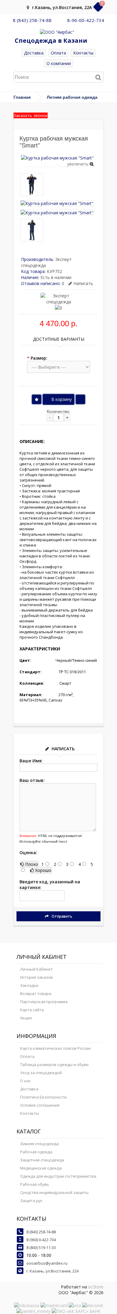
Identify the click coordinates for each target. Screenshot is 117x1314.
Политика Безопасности (43, 1097)
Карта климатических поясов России (55, 1048)
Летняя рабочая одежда (72, 97)
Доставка (34, 53)
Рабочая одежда (36, 1151)
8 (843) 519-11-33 (41, 1247)
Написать (83, 283)
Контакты (83, 53)
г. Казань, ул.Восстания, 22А (52, 1271)
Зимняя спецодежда (39, 1143)
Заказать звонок (31, 115)
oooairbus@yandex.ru (47, 1263)
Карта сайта (32, 1009)
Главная (22, 97)
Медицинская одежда (41, 1168)
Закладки (29, 985)
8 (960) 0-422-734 (41, 1239)
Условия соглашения (39, 1105)
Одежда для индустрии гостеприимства (58, 1176)
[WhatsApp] (59, 20)
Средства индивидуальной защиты (54, 1192)
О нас (25, 1080)
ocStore (96, 1287)
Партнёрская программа (44, 1001)
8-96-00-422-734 (85, 20)
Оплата (58, 53)
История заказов (36, 977)
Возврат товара (35, 993)
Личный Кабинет (36, 969)
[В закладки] (37, 399)
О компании (58, 63)
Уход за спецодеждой (41, 1072)
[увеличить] (57, 158)
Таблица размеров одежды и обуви (54, 1064)
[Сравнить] (80, 399)
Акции (26, 1018)
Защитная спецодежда (42, 1160)
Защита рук (31, 1200)
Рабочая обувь (34, 1184)
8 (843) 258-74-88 (32, 20)
